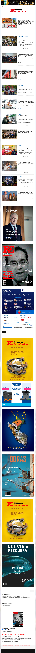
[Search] (33, 6)
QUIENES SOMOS (10, 645)
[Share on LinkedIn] (26, 32)
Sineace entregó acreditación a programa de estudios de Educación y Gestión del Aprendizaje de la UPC (25, 55)
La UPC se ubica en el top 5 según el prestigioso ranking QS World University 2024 (25, 163)
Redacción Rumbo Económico (23, 42)
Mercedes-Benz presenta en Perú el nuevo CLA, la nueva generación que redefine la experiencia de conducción (17, 598)
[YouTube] (6, 629)
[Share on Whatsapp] (27, 32)
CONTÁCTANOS (4, 645)
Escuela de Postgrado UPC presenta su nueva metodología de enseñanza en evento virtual (25, 116)
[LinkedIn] (5, 629)
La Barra (18, 634)
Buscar (3, 589)
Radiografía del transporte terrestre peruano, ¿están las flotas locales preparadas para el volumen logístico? (17, 599)
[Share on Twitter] (25, 32)
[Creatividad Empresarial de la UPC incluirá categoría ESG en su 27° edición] (9, 181)
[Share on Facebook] (24, 32)
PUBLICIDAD (17, 645)
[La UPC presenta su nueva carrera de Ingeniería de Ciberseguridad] (9, 134)
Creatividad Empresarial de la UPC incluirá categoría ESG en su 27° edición (25, 179)
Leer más (19, 30)
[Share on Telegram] (28, 32)
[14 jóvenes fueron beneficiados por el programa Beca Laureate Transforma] (9, 90)
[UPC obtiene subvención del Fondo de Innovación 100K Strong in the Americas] (9, 196)
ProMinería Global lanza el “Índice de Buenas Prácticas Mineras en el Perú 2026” (13, 596)
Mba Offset (22, 634)
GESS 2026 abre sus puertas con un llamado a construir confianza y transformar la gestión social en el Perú (16, 597)
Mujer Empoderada (5, 634)
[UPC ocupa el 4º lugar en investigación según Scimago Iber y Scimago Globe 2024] (9, 104)
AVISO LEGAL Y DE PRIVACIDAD (25, 645)
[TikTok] (8, 629)
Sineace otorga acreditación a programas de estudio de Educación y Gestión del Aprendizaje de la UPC (25, 72)
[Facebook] (23, 6)
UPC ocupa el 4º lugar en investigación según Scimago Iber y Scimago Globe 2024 (26, 102)
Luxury (14, 634)
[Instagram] (9, 629)
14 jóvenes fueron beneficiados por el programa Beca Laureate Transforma (25, 87)
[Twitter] (24, 6)
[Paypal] (26, 651)
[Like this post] (23, 32)
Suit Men (11, 634)
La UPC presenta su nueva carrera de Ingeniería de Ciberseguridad (25, 132)
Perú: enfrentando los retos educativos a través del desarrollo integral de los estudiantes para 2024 (25, 148)
